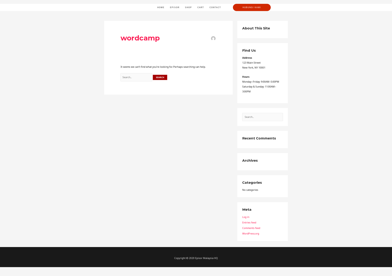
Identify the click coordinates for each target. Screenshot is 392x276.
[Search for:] (137, 77)
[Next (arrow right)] (10, 274)
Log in (245, 217)
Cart (200, 7)
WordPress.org (250, 233)
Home (160, 7)
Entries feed (249, 222)
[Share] (16, 270)
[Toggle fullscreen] (10, 270)
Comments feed (251, 228)
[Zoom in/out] (3, 270)
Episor (174, 7)
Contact (215, 7)
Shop (188, 7)
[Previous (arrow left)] (3, 274)
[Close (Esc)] (23, 270)
